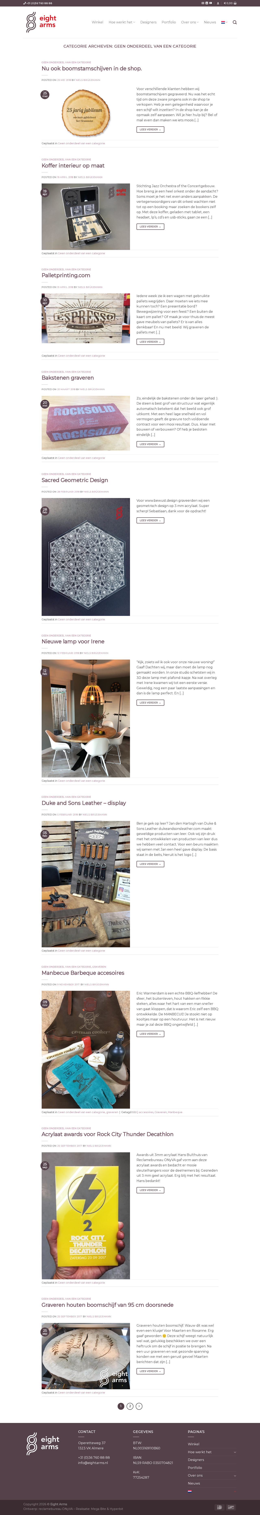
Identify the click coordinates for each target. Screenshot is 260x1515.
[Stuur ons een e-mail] (203, 3)
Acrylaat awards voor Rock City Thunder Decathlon (107, 1134)
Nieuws (210, 22)
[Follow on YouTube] (210, 3)
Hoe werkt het (120, 22)
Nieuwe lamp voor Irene (73, 641)
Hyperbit (116, 1509)
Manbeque (175, 1112)
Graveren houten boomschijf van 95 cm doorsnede (107, 1305)
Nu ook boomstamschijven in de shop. (92, 68)
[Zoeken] (235, 22)
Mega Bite (98, 1509)
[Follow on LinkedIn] (207, 3)
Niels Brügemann (88, 80)
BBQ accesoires (142, 1112)
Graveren (161, 1112)
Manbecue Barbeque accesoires (83, 973)
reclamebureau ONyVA (56, 1509)
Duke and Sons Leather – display (84, 803)
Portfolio (169, 22)
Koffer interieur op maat (73, 165)
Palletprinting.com (66, 275)
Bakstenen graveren (68, 377)
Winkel (97, 22)
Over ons (188, 22)
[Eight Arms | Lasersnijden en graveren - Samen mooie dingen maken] (41, 22)
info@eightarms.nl (93, 1463)
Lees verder (150, 129)
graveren (99, 966)
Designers (148, 22)
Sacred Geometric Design (75, 480)
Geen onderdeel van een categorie (66, 62)
